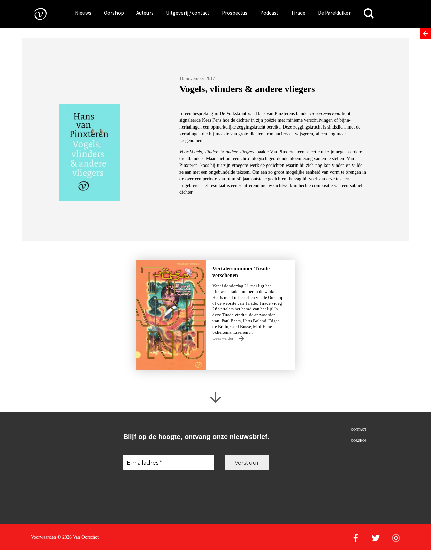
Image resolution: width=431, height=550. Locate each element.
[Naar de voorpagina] (36, 13)
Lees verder (223, 338)
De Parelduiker (334, 13)
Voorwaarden (43, 537)
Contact (358, 429)
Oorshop (114, 13)
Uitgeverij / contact (187, 13)
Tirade (298, 13)
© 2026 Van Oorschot (78, 537)
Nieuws (83, 13)
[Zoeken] (368, 13)
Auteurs (145, 13)
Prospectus (234, 13)
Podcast (269, 13)
